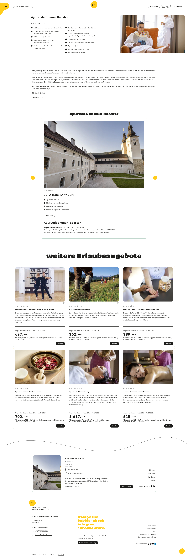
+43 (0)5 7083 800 (41, 531)
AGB (154, 531)
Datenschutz (151, 528)
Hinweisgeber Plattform (148, 534)
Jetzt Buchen (126, 487)
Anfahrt (152, 481)
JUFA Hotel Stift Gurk (59, 195)
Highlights (151, 477)
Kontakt (61, 555)
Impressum (152, 526)
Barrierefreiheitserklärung (147, 537)
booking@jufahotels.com (43, 535)
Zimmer (152, 470)
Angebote (151, 473)
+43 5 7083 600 (73, 469)
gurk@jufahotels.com (75, 473)
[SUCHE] (167, 6)
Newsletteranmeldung (87, 543)
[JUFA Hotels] (94, 4)
